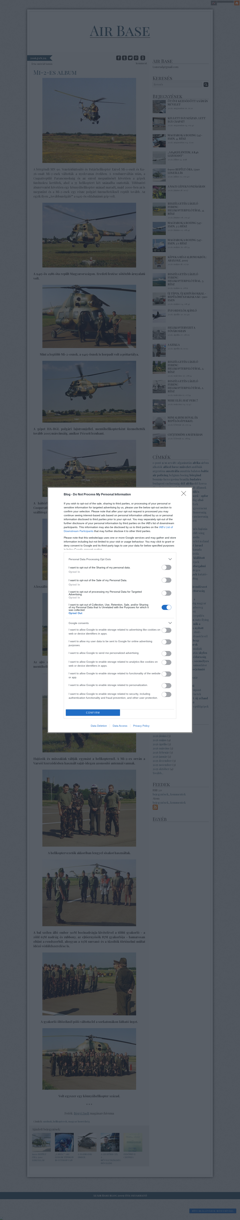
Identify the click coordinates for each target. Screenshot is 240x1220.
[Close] (184, 494)
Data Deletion (99, 725)
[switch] (166, 567)
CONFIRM (93, 712)
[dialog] (120, 610)
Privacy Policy (141, 725)
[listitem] (120, 559)
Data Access (120, 725)
